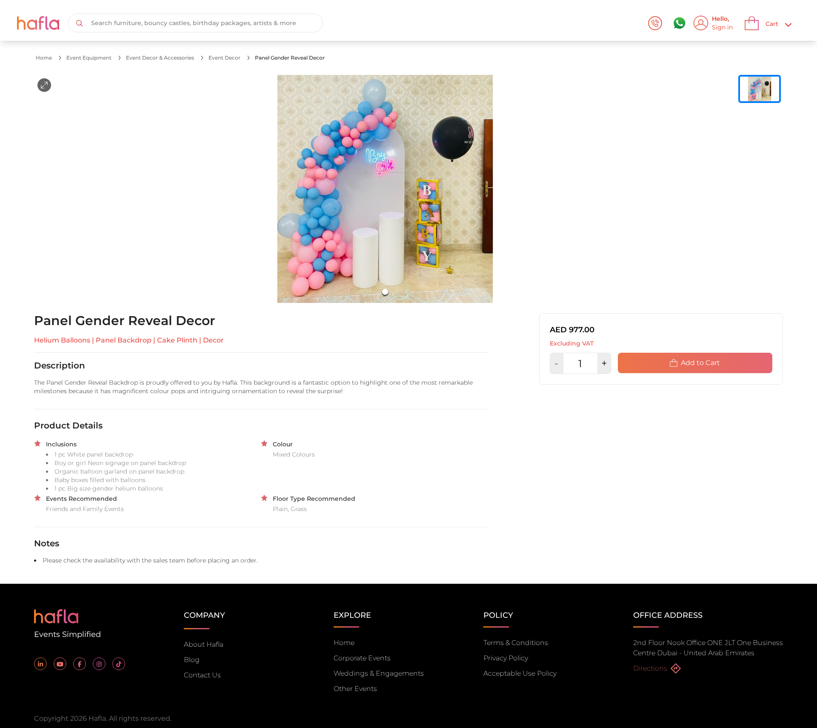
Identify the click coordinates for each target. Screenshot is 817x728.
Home (44, 57)
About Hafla (203, 644)
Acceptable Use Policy (520, 673)
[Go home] (56, 615)
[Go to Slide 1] (385, 292)
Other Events (355, 689)
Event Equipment (88, 57)
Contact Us (202, 675)
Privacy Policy (505, 658)
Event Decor (224, 57)
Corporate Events (362, 658)
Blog (192, 660)
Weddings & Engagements (379, 673)
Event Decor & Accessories (160, 57)
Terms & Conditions (515, 643)
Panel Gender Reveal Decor (290, 57)
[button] (385, 189)
